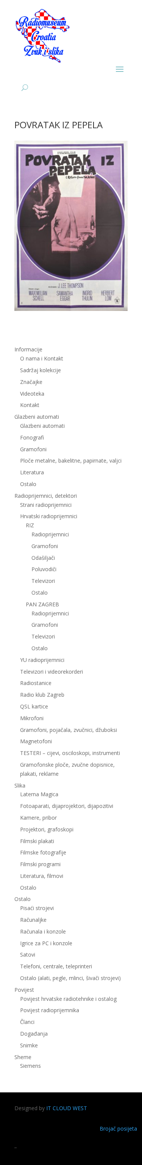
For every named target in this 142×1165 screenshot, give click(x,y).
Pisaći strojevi (37, 908)
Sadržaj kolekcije (40, 370)
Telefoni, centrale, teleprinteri (56, 966)
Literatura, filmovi (41, 875)
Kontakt (29, 405)
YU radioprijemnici (42, 659)
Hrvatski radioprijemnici (48, 516)
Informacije (28, 349)
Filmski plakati (37, 841)
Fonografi (32, 437)
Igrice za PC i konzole (46, 943)
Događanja (34, 1033)
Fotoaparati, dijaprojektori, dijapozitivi (66, 805)
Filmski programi (40, 864)
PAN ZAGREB (42, 604)
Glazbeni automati (42, 425)
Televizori (43, 580)
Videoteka (32, 393)
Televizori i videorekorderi (51, 671)
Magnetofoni (36, 741)
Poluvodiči (43, 569)
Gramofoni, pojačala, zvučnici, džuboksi (68, 729)
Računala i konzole (43, 931)
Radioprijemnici (50, 534)
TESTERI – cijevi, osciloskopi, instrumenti (70, 752)
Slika (19, 785)
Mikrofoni (32, 718)
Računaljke (33, 919)
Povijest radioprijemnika (49, 1010)
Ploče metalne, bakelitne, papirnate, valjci (71, 460)
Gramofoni (33, 449)
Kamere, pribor (38, 817)
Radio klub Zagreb (42, 694)
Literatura (32, 472)
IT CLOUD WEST (66, 1108)
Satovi (27, 954)
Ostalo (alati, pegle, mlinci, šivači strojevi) (70, 978)
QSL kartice (34, 706)
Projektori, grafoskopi (46, 829)
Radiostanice (35, 683)
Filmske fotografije (43, 852)
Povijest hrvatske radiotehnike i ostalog (68, 998)
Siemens (30, 1065)
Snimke (29, 1045)
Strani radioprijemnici (46, 504)
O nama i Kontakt (41, 358)
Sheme (22, 1057)
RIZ (30, 525)
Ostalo (39, 592)
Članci (27, 1021)
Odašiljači (43, 557)
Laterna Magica (39, 794)
